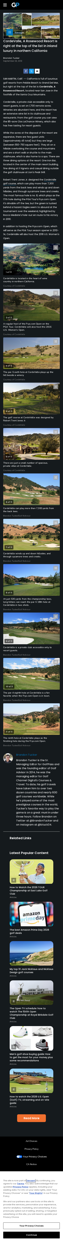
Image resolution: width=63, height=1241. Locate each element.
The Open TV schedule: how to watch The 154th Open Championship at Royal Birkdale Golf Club (31, 1013)
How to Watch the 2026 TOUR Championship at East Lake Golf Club (28, 890)
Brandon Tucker (26, 755)
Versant (30, 1180)
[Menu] (5, 5)
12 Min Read (24, 1000)
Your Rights (35, 1193)
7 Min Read (24, 961)
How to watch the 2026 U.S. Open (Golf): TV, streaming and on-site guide (29, 1100)
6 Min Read (24, 879)
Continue (31, 1234)
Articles (13, 897)
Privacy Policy (31, 1149)
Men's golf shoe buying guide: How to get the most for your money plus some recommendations (31, 1057)
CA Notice (31, 1164)
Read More (31, 1118)
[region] (31, 1206)
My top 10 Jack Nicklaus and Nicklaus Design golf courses (31, 970)
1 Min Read (24, 921)
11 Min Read (24, 1088)
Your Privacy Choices (35, 1156)
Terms (20, 1183)
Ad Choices (31, 1141)
